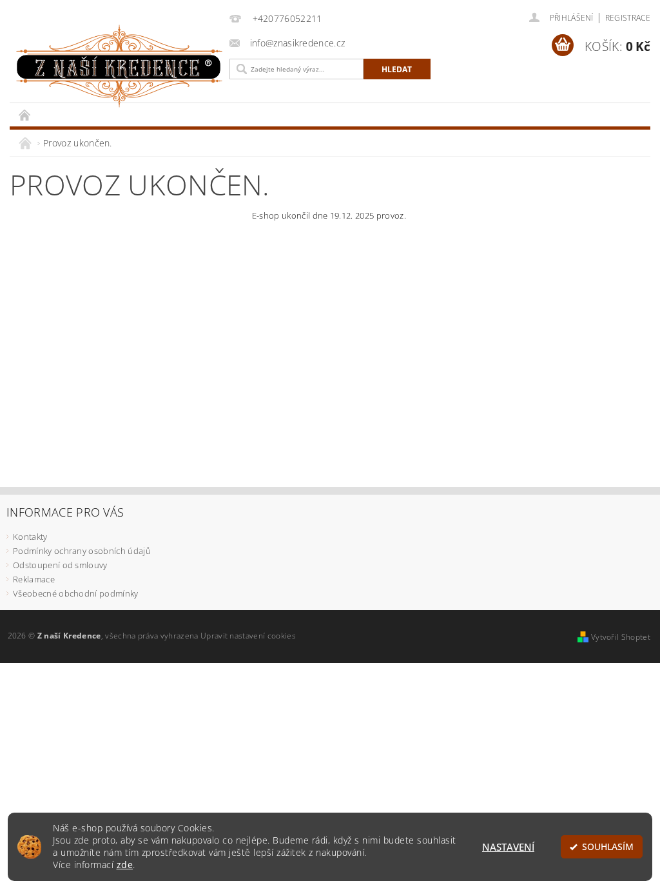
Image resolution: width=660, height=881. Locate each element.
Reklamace (34, 579)
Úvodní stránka (25, 114)
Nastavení (508, 846)
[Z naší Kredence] (116, 66)
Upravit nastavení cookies (248, 635)
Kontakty (30, 536)
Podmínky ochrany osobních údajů (82, 551)
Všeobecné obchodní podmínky (76, 593)
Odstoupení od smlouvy (60, 565)
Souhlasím (608, 847)
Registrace (627, 17)
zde (125, 865)
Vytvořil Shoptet (620, 636)
